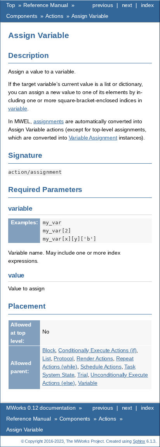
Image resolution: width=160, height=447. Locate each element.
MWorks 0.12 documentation (41, 408)
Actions (54, 16)
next (127, 5)
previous (102, 5)
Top (10, 5)
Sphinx (139, 441)
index (147, 5)
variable (17, 108)
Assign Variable (89, 16)
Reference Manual (45, 5)
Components (21, 16)
